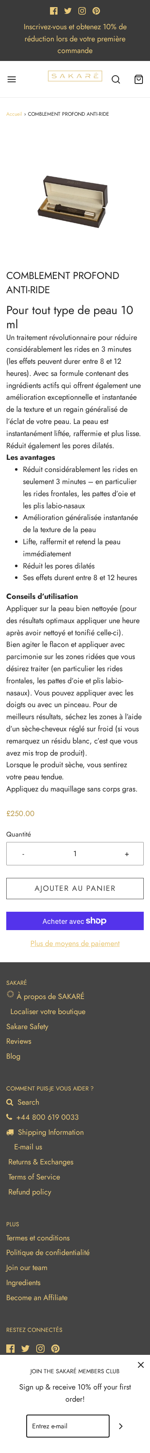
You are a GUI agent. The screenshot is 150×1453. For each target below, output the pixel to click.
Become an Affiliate (37, 1297)
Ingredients (23, 1282)
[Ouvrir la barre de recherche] (115, 79)
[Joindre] (121, 1426)
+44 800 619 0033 (46, 1117)
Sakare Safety (27, 1026)
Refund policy (29, 1192)
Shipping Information (50, 1132)
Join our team (27, 1267)
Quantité (18, 834)
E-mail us (27, 1146)
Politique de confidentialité (48, 1252)
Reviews (18, 1041)
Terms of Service (34, 1177)
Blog (13, 1056)
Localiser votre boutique (47, 1011)
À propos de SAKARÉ (50, 996)
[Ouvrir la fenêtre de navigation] (11, 79)
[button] (75, 199)
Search (27, 1102)
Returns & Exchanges (40, 1161)
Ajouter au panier (75, 888)
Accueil (14, 114)
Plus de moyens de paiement (75, 943)
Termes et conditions (38, 1237)
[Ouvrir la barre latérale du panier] (138, 79)
